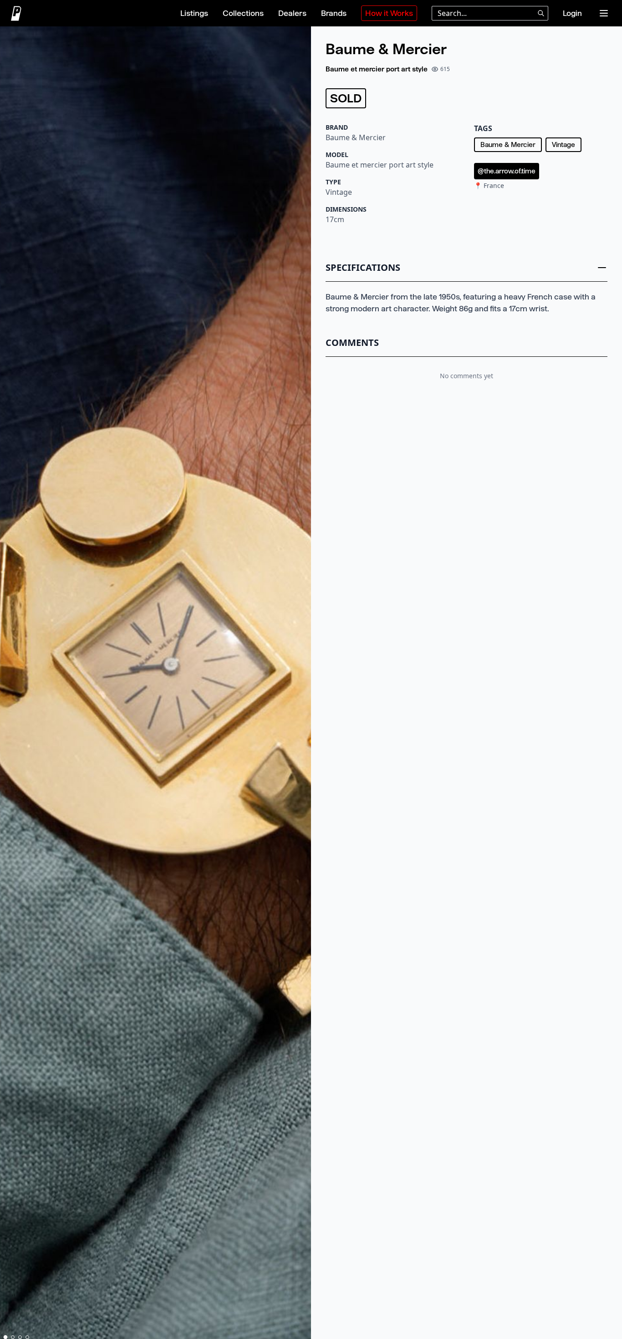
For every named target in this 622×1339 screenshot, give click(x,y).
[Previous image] (11, 684)
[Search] (541, 13)
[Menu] (604, 13)
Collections (243, 13)
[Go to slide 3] (20, 1337)
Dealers (292, 13)
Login (572, 13)
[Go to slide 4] (27, 1337)
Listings (194, 13)
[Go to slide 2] (13, 1337)
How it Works (389, 13)
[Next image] (300, 684)
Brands (334, 13)
